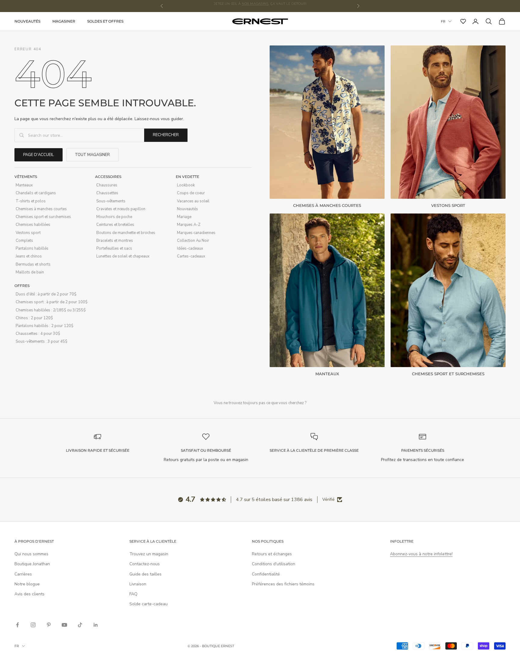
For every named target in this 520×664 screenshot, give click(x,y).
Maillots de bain (30, 272)
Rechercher (166, 135)
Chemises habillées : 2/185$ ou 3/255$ (51, 310)
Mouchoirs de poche (114, 217)
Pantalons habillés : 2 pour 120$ (44, 326)
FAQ (133, 594)
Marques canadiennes (196, 232)
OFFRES (21, 285)
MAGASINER (63, 21)
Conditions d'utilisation (273, 564)
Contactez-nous (144, 564)
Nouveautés (27, 21)
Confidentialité (266, 574)
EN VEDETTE (187, 176)
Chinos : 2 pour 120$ (34, 318)
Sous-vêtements (110, 201)
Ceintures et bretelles (115, 224)
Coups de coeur (191, 193)
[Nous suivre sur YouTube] (64, 625)
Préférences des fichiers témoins (283, 584)
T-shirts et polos (31, 201)
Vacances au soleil (193, 201)
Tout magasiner (92, 154)
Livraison (137, 584)
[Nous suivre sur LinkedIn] (96, 625)
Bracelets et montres (114, 240)
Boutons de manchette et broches (125, 232)
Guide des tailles (145, 574)
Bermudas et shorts (33, 264)
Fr (443, 21)
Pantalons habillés (32, 248)
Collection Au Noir (193, 240)
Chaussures (106, 185)
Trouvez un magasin (148, 554)
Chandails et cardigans (36, 193)
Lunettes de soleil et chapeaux (123, 256)
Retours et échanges (272, 554)
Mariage (184, 217)
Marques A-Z (188, 224)
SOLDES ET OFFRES (105, 21)
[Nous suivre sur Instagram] (33, 625)
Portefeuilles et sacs (114, 248)
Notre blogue (27, 584)
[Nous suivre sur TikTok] (80, 625)
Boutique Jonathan (32, 564)
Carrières (23, 574)
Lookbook (186, 185)
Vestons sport (28, 232)
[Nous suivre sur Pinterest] (49, 625)
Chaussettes (107, 193)
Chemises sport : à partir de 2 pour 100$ (52, 302)
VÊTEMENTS (25, 176)
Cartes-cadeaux (191, 256)
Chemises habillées (33, 224)
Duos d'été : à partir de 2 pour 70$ (46, 294)
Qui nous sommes (31, 554)
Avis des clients (29, 594)
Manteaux (24, 185)
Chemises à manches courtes (41, 209)
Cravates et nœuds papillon (120, 209)
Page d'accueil (38, 154)
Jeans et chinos (29, 256)
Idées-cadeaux (190, 248)
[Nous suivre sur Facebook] (17, 625)
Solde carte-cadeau (148, 604)
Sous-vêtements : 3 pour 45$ (41, 341)
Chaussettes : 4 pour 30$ (38, 333)
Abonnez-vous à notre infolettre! (421, 554)
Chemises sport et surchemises (43, 217)
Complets (24, 240)
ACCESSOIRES (108, 176)
